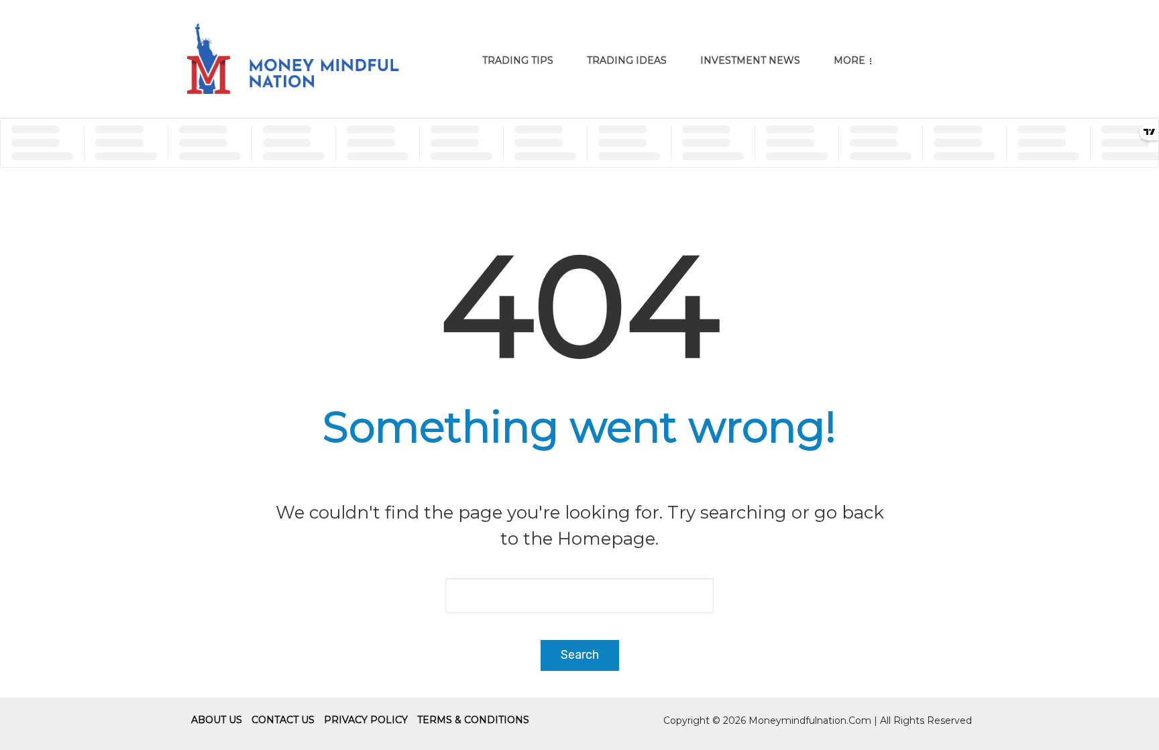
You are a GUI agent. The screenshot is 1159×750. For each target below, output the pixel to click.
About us (216, 720)
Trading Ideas (627, 60)
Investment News (750, 60)
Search (580, 654)
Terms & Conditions (473, 720)
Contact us (283, 720)
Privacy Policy (366, 720)
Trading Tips (517, 60)
